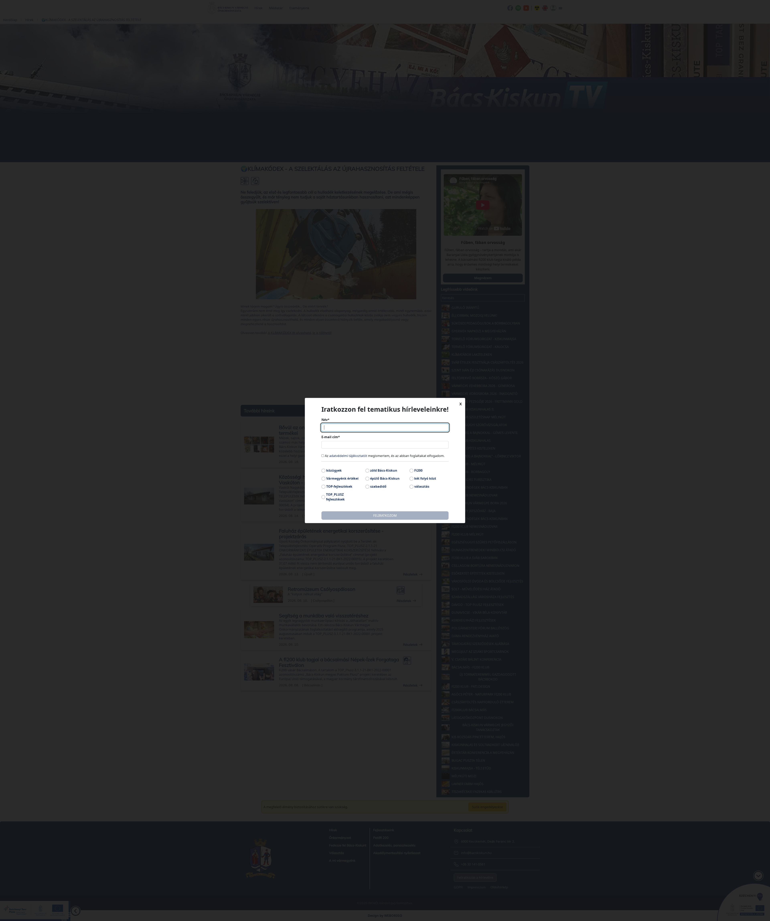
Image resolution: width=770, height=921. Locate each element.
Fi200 (418, 470)
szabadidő (378, 486)
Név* (325, 420)
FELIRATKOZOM (385, 515)
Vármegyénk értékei (342, 478)
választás (421, 486)
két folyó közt (425, 478)
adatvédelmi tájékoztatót (348, 456)
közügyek (334, 470)
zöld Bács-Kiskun (383, 470)
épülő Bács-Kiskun (385, 478)
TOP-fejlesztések (339, 486)
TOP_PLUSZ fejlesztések (335, 496)
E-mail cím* (330, 437)
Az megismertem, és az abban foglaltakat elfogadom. (385, 456)
